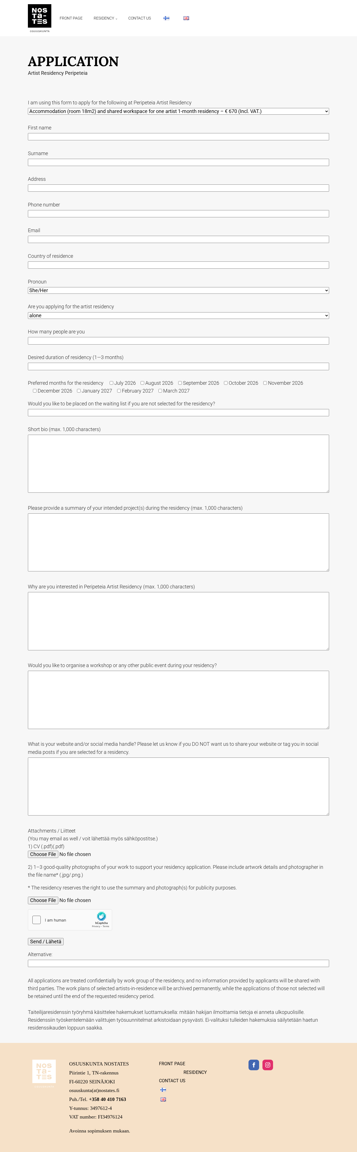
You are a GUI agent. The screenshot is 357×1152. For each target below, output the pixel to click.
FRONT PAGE (71, 18)
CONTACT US (139, 18)
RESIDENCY (104, 18)
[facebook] (254, 1065)
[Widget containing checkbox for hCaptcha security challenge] (70, 919)
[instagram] (267, 1065)
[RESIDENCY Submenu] (118, 18)
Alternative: (40, 954)
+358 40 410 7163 (107, 1099)
